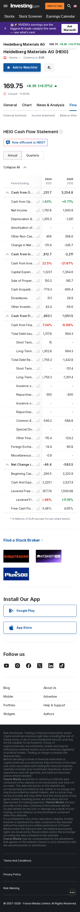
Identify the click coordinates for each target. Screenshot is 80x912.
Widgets (9, 714)
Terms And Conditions (17, 860)
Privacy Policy (12, 874)
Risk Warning (11, 888)
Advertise (50, 696)
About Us (50, 688)
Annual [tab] (12, 155)
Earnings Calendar (60, 16)
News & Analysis (50, 105)
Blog (6, 688)
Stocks (9, 16)
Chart (27, 105)
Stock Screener (30, 16)
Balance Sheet (69, 115)
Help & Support (54, 705)
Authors (49, 714)
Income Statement (43, 115)
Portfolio (9, 705)
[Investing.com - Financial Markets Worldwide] (25, 5)
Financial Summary (15, 115)
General (10, 105)
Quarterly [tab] (32, 155)
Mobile (8, 696)
